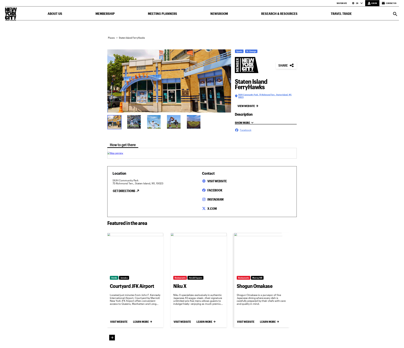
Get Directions (124, 191)
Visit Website (217, 181)
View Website (246, 106)
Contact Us (391, 3)
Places (111, 37)
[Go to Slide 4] (175, 122)
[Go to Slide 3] (155, 122)
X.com (212, 208)
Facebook (214, 190)
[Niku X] (199, 253)
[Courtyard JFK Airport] (135, 253)
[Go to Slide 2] (135, 122)
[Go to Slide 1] (115, 122)
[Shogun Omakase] (262, 253)
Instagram (215, 199)
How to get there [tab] (123, 144)
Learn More (141, 321)
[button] (55, 14)
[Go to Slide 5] (195, 122)
